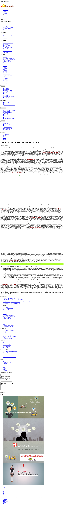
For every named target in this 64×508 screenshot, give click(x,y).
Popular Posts (3, 296)
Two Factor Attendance (7, 338)
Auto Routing (5, 44)
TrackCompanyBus (7, 345)
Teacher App (5, 62)
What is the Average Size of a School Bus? (11, 302)
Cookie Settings (37, 496)
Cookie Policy (31, 496)
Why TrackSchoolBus (7, 75)
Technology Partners (7, 362)
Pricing (4, 11)
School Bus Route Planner (8, 43)
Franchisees (5, 365)
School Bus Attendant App (8, 58)
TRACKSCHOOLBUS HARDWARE (11, 37)
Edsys (4, 342)
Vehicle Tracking (6, 343)
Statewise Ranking (6, 352)
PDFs (5, 138)
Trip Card (5, 49)
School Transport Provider (8, 27)
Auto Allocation (6, 46)
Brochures (6, 136)
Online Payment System (7, 47)
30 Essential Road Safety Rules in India (34, 263)
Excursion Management (7, 48)
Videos (5, 135)
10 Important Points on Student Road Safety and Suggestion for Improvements (18, 300)
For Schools (5, 26)
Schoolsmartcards (6, 346)
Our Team (5, 70)
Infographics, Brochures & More (9, 357)
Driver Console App (7, 60)
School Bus (6, 97)
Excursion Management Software (9, 336)
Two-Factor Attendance (7, 51)
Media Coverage (6, 74)
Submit (2, 392)
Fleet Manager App (7, 61)
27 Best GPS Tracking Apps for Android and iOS (13, 299)
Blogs (4, 69)
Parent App (5, 57)
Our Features (5, 10)
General (5, 94)
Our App (4, 12)
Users (4, 34)
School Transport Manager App (9, 59)
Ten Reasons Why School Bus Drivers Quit (11, 303)
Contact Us (5, 13)
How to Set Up (6, 72)
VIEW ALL (5, 52)
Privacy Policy (25, 496)
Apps (5, 139)
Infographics (6, 95)
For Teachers (7, 92)
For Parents (6, 88)
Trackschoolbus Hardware (8, 326)
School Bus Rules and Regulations (10, 351)
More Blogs (2, 487)
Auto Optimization (6, 45)
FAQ (4, 76)
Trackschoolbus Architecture (8, 35)
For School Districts (7, 28)
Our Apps (2, 121)
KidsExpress (5, 347)
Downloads (3, 132)
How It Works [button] (6, 8)
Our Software (3, 100)
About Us (5, 66)
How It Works (6, 71)
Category (2, 85)
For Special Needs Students (9, 96)
